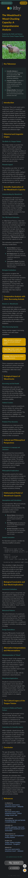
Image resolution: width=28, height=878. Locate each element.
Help (11, 875)
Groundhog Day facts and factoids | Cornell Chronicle (15, 821)
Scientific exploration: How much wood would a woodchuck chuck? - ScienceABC (15, 828)
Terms (18, 875)
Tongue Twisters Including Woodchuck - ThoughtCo (12, 843)
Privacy (14, 875)
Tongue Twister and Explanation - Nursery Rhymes (15, 836)
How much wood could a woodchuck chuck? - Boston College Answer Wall (13, 813)
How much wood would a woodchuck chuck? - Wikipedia (14, 805)
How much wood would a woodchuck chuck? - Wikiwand (14, 850)
